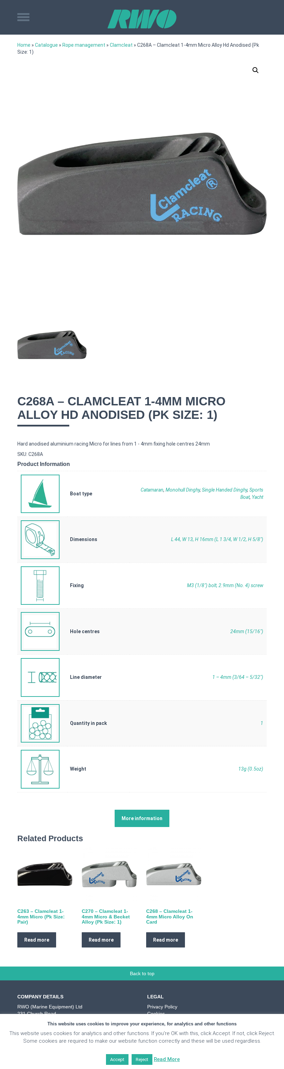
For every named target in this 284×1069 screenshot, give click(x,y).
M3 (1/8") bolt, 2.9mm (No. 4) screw (225, 585)
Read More (167, 1059)
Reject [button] (142, 1059)
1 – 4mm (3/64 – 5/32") (237, 677)
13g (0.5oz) (250, 769)
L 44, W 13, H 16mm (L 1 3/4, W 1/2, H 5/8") (217, 539)
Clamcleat (121, 45)
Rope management (83, 45)
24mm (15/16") (246, 631)
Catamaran (152, 490)
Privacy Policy (162, 1006)
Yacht (257, 497)
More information (142, 818)
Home (23, 45)
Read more (36, 940)
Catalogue (46, 45)
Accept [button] (117, 1059)
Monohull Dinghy (183, 490)
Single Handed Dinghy (224, 490)
